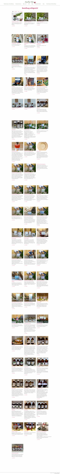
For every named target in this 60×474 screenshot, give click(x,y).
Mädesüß (38, 108)
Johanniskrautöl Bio (15, 151)
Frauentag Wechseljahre (57, 473)
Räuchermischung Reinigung (28, 280)
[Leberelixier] (17, 361)
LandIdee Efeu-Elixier (15, 108)
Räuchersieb (39, 151)
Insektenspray (39, 302)
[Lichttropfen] (17, 124)
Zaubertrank (26, 431)
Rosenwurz (26, 345)
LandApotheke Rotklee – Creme (17, 21)
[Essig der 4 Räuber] (17, 426)
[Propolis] (42, 340)
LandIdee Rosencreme (27, 108)
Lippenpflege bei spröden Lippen (17, 302)
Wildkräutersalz (26, 129)
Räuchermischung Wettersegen (16, 172)
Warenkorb (15, 11)
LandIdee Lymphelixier (27, 21)
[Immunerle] (42, 361)
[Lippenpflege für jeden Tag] (30, 297)
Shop (13, 11)
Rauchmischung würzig (15, 64)
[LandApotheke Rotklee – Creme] (17, 16)
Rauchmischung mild (15, 453)
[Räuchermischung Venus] (42, 275)
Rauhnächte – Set (27, 259)
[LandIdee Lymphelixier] (30, 16)
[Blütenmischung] (42, 318)
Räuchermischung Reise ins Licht (42, 215)
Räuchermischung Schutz (16, 194)
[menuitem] (8, 4)
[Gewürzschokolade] (17, 318)
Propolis (38, 345)
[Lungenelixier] (30, 361)
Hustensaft (13, 345)
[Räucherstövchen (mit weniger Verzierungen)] (17, 232)
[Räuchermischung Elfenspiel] (30, 146)
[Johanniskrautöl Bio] (17, 146)
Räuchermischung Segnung (41, 164)
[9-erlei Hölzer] (42, 189)
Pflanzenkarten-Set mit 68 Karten (42, 86)
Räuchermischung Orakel (16, 215)
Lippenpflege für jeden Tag (28, 302)
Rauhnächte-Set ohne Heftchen (41, 431)
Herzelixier (13, 409)
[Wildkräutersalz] (30, 124)
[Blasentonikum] (30, 383)
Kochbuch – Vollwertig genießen (29, 86)
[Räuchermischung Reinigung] (30, 275)
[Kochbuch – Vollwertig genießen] (30, 81)
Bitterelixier (26, 409)
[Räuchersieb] (42, 146)
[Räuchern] (17, 81)
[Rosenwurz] (30, 340)
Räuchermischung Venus (40, 280)
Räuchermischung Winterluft (41, 259)
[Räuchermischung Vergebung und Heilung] (17, 275)
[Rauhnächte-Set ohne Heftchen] (42, 426)
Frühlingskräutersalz (27, 323)
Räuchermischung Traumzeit (28, 194)
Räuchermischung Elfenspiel (28, 151)
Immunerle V (39, 409)
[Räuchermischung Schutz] (17, 189)
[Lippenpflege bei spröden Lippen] (17, 297)
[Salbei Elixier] (17, 383)
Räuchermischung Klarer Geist (16, 259)
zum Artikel (13, 25)
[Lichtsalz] (42, 124)
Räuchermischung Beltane (28, 172)
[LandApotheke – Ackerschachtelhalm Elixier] (30, 38)
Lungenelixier (26, 366)
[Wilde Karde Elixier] (42, 383)
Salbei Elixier (14, 388)
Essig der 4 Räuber (14, 431)
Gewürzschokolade (15, 323)
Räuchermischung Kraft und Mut (42, 237)
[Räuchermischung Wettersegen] (17, 167)
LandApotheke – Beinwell (16, 43)
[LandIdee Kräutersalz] (42, 16)
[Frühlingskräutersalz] (30, 318)
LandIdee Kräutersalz (40, 21)
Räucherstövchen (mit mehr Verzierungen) (28, 238)
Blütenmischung (39, 323)
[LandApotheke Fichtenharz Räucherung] (42, 38)
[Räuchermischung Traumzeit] (30, 189)
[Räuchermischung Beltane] (30, 167)
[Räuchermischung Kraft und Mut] (42, 232)
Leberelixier (13, 366)
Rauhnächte (38, 64)
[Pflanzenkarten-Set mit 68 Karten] (42, 81)
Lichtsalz (38, 129)
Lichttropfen (14, 129)
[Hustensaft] (17, 340)
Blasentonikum (26, 388)
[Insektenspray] (42, 297)
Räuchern (13, 86)
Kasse (18, 11)
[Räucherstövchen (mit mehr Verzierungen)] (30, 232)
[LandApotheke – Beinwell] (17, 38)
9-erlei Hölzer (39, 194)
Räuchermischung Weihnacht (28, 215)
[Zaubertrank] (30, 426)
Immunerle (38, 366)
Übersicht (21, 11)
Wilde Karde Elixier (40, 388)
